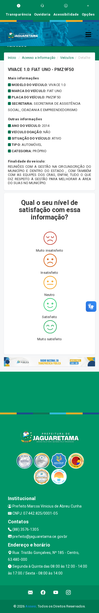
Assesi (30, 606)
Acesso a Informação (38, 58)
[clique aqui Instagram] (68, 592)
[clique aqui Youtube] (55, 592)
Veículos (67, 58)
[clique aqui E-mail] (30, 592)
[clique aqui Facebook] (43, 592)
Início (12, 58)
